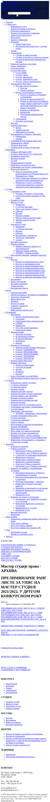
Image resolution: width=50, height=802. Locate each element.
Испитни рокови (22, 216)
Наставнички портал (19, 288)
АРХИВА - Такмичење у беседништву (31, 413)
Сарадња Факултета (19, 125)
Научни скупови (17, 304)
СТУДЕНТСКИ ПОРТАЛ (11, 547)
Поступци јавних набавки (21, 526)
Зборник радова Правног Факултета (30, 347)
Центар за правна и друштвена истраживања (29, 295)
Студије (14, 161)
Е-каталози (20, 319)
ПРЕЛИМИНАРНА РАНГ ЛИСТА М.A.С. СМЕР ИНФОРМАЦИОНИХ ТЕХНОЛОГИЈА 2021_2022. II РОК (23, 619)
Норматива (10, 150)
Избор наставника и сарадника (23, 64)
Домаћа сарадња (22, 130)
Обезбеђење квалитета (20, 156)
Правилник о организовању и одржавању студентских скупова (28, 441)
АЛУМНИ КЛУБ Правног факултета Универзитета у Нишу (26, 142)
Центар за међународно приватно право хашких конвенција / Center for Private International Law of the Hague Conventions (34, 104)
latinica (13, 16)
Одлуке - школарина (24, 77)
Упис (8, 530)
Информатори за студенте (26, 508)
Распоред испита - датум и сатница (25, 435)
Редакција (20, 372)
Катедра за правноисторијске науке (30, 275)
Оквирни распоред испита (22, 391)
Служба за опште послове (26, 55)
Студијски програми (24, 207)
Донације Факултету (19, 145)
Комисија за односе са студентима (25, 497)
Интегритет (15, 38)
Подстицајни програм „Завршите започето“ (29, 255)
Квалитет (10, 444)
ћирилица (5, 16)
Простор (14, 123)
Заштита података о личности (23, 29)
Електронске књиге (24, 330)
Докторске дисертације (25, 238)
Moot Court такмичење (20, 429)
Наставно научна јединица (27, 86)
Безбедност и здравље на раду (23, 165)
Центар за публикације (29, 110)
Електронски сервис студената (23, 383)
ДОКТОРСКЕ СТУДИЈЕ (11, 560)
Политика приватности (20, 31)
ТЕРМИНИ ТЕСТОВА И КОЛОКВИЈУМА (29, 438)
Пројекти (14, 301)
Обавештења (21, 136)
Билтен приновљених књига (27, 317)
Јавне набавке (11, 517)
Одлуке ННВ (21, 73)
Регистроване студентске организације (27, 424)
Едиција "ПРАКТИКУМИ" (27, 352)
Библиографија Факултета (21, 361)
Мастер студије (17, 202)
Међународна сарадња (25, 132)
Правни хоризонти (18, 363)
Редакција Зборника (24, 339)
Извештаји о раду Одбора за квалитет (31, 466)
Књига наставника (18, 282)
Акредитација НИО (19, 293)
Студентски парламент (20, 420)
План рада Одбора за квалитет (28, 464)
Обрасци (19, 211)
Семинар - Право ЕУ (19, 306)
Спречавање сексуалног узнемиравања (27, 167)
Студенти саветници (19, 385)
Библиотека (25, 112)
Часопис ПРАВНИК (19, 427)
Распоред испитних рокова (22, 398)
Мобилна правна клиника (26, 251)
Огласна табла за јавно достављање (25, 147)
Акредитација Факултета (21, 35)
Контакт (19, 343)
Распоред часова (17, 389)
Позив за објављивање (25, 365)
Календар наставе (18, 402)
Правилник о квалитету (25, 457)
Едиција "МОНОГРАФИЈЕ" (27, 354)
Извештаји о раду (23, 495)
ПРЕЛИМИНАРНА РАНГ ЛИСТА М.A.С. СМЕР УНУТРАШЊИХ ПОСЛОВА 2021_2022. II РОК (21, 614)
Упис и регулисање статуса (27, 209)
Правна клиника (27, 90)
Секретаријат (16, 53)
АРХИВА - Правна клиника (27, 253)
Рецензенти (20, 341)
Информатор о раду (19, 27)
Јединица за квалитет (24, 121)
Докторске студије (18, 224)
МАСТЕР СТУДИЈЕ (9, 558)
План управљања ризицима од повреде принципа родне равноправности (32, 179)
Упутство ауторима (23, 334)
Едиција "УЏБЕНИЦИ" (25, 350)
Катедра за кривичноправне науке (30, 266)
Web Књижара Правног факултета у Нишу (28, 378)
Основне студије (17, 200)
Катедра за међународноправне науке (31, 277)
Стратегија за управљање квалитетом (31, 455)
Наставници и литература (26, 235)
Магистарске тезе (18, 299)
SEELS (18, 128)
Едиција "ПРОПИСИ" (25, 358)
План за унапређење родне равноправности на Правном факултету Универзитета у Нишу (32, 174)
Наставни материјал (19, 242)
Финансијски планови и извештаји (25, 33)
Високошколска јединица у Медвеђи (26, 134)
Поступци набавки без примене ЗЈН (26, 528)
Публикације (16, 308)
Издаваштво (11, 312)
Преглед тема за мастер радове (28, 218)
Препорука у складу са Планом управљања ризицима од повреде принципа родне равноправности (29, 185)
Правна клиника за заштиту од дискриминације (28, 247)
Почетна (9, 22)
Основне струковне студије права (29, 194)
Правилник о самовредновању (28, 460)
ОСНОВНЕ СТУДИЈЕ (10, 556)
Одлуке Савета (22, 75)
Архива (19, 139)
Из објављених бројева (25, 336)
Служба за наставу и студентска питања (32, 57)
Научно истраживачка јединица (29, 92)
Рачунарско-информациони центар (20, 757)
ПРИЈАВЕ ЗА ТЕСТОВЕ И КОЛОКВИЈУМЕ (20, 635)
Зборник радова (17, 332)
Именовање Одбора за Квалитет (29, 451)
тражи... (4, 13)
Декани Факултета (23, 44)
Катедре (23, 88)
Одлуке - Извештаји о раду (27, 79)
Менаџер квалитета (19, 512)
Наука (8, 290)
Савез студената (17, 422)
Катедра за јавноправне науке (28, 264)
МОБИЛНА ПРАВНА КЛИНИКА (15, 657)
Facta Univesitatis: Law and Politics (24, 376)
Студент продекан (18, 418)
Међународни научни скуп (22, 310)
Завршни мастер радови (25, 220)
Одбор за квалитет (18, 449)
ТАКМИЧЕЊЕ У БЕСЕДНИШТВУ (15, 670)
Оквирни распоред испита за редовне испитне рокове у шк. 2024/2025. (26, 395)
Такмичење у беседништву (22, 411)
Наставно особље (18, 158)
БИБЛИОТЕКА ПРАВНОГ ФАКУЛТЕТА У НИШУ (22, 626)
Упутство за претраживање (27, 328)
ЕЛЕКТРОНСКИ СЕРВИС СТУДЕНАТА (18, 545)
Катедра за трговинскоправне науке (30, 271)
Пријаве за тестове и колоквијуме (24, 433)
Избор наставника (13, 722)
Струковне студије (18, 191)
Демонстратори (17, 286)
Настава (19, 213)
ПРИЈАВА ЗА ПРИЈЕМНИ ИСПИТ (16, 551)
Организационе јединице (21, 163)
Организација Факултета (21, 84)
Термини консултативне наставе (24, 400)
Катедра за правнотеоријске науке (30, 262)
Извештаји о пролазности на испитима (32, 488)
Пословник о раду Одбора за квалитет (31, 453)
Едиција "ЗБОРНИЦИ (25, 356)
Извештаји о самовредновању (28, 462)
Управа (14, 51)
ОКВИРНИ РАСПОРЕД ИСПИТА (15, 549)
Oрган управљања (18, 66)
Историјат (15, 42)
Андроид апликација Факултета (24, 416)
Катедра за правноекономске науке (30, 273)
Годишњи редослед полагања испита (26, 405)
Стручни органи (17, 68)
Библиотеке (20, 325)
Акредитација (11, 684)
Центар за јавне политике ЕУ (32, 99)
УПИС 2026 (6, 554)
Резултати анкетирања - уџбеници (30, 482)
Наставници (16, 279)
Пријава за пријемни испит (22, 534)
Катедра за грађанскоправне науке (30, 268)
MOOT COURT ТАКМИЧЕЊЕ (14, 668)
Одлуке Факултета (18, 70)
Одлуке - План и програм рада (28, 81)
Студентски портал (19, 387)
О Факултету (11, 24)
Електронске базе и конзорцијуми (30, 321)
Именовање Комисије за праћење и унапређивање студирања (30, 474)
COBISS (19, 323)
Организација (11, 692)
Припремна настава (19, 532)
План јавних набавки (19, 523)
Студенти (10, 380)
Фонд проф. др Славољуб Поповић (25, 431)
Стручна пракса (17, 409)
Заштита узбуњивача (19, 40)
